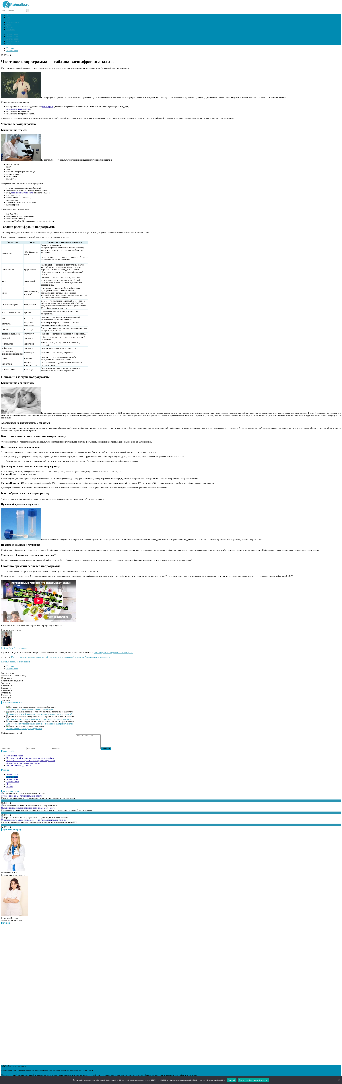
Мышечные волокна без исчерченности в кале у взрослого (28, 808)
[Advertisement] (21, 994)
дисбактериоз (47, 106)
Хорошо (231, 1080)
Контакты (10, 29)
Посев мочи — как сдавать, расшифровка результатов (30, 760)
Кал (8, 17)
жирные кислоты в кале (22, 193)
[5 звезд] (8, 675)
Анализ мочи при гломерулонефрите (23, 763)
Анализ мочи (12, 36)
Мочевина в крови (14, 756)
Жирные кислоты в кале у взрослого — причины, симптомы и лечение (39, 719)
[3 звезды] (5, 675)
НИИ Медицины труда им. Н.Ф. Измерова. (113, 652)
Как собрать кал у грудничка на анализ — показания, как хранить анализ (39, 724)
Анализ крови (12, 39)
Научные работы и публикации (15, 662)
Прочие (9, 27)
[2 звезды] (3, 675)
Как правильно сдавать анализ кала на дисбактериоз (30, 709)
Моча (8, 20)
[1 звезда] (2, 675)
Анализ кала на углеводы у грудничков (24, 728)
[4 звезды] (6, 675)
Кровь (9, 15)
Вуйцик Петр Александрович (14, 648)
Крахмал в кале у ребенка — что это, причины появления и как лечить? (39, 714)
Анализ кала (12, 34)
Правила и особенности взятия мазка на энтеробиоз (30, 758)
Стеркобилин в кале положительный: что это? (22, 796)
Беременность (12, 22)
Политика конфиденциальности (253, 1080)
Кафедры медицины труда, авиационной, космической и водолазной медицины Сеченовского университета (60, 657)
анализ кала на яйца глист (18, 109)
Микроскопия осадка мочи (18, 765)
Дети (8, 25)
